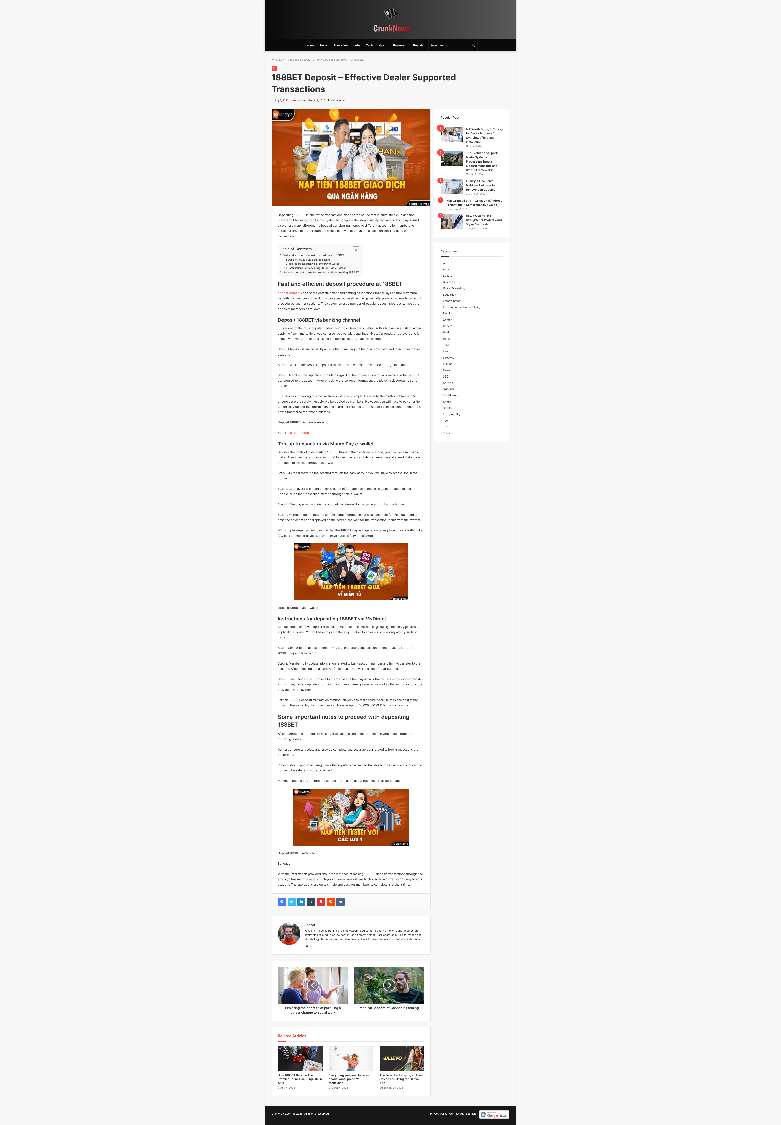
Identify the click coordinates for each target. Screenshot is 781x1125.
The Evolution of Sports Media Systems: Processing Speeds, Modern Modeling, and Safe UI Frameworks (482, 161)
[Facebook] (282, 902)
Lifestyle (417, 45)
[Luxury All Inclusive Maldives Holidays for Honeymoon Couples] (452, 186)
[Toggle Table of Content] (354, 249)
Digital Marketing (454, 288)
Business (399, 45)
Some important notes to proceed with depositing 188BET (321, 272)
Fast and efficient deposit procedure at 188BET (314, 255)
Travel (447, 433)
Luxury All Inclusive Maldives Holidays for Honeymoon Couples (481, 185)
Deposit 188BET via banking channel (309, 259)
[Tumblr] (311, 902)
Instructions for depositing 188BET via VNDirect (317, 268)
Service (448, 382)
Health (383, 45)
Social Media (451, 395)
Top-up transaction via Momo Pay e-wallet (314, 263)
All (286, 59)
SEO (445, 376)
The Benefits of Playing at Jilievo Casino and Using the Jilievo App (402, 1079)
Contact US (456, 1113)
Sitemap (471, 1113)
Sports (447, 408)
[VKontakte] (340, 902)
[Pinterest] (321, 902)
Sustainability (451, 414)
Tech (369, 45)
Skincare (448, 389)
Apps (446, 269)
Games (447, 319)
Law (445, 351)
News (324, 45)
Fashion (448, 313)
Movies (447, 364)
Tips (445, 427)
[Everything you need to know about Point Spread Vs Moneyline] (351, 1058)
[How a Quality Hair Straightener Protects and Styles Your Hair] (452, 221)
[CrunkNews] (390, 19)
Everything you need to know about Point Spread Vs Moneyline (349, 1079)
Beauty (447, 275)
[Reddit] (331, 902)
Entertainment (452, 300)
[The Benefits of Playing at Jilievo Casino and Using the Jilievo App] (402, 1058)
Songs (447, 401)
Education (341, 45)
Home (310, 45)
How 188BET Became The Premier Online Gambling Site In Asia (300, 1079)
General (448, 326)
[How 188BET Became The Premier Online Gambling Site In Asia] (300, 1058)
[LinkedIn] (301, 902)
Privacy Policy (438, 1113)
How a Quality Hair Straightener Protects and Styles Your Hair (484, 220)
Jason (309, 925)
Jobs (356, 45)
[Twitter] (292, 902)
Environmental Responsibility (461, 307)
